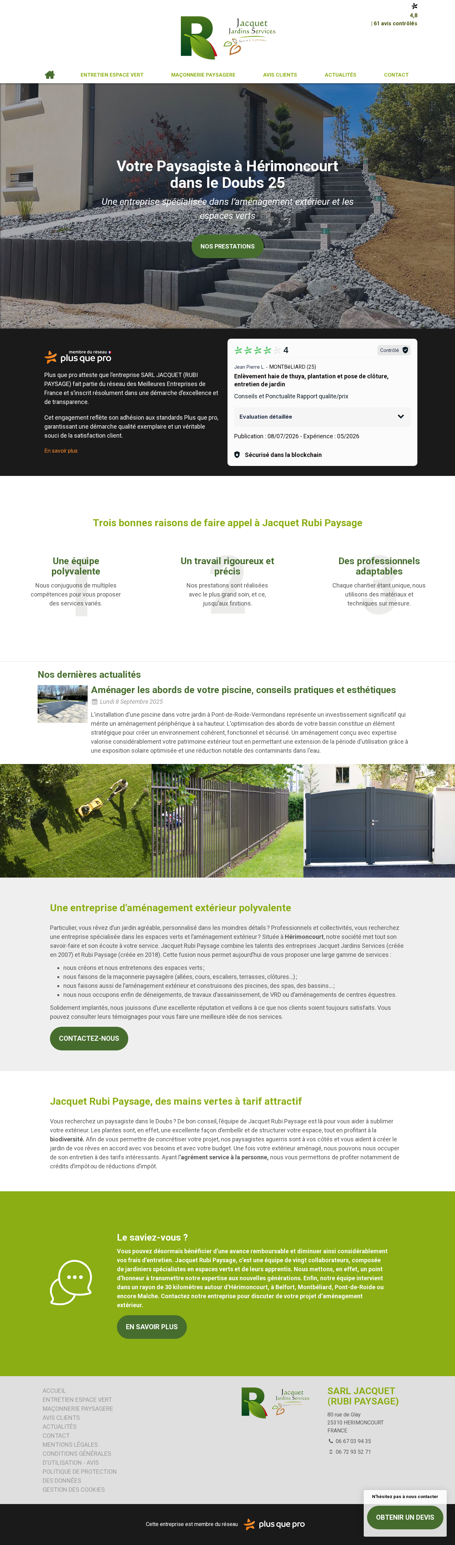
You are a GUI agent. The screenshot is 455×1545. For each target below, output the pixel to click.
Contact (396, 75)
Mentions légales (70, 1444)
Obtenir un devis (405, 1517)
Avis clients (280, 75)
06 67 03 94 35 (352, 1441)
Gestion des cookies (74, 1489)
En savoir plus (61, 450)
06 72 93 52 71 (352, 1452)
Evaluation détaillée (265, 416)
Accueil (50, 75)
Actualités (340, 75)
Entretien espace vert (112, 75)
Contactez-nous (89, 1038)
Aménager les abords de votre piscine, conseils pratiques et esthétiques (243, 689)
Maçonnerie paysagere (203, 75)
